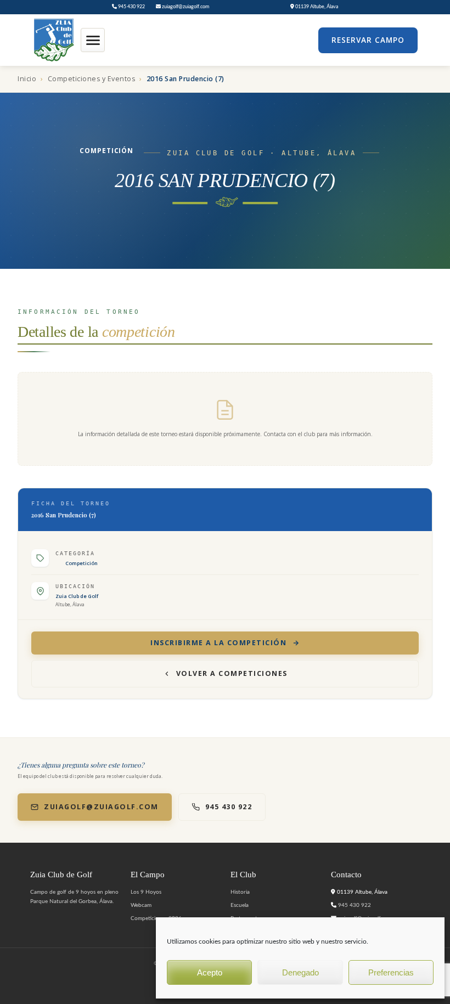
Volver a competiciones (232, 673)
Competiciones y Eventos (92, 78)
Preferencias (391, 972)
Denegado (300, 972)
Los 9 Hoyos (146, 892)
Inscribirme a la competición (218, 642)
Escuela (239, 905)
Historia (240, 892)
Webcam (141, 905)
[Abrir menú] (93, 40)
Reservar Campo (367, 40)
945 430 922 (131, 6)
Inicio (27, 78)
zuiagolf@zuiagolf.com (185, 6)
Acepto (209, 972)
